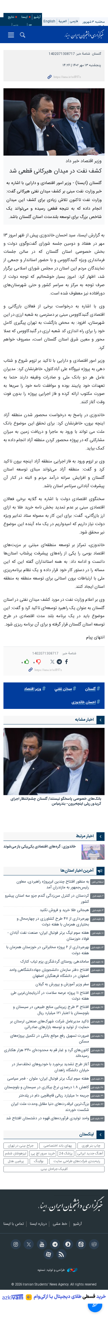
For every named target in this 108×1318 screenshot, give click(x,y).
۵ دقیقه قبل (97, 919)
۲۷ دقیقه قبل (97, 1022)
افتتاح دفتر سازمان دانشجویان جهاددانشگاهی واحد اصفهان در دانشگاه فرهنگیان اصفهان (49, 973)
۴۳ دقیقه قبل (97, 1119)
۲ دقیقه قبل (97, 896)
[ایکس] (28, 1245)
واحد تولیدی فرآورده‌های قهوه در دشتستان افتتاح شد (47, 1119)
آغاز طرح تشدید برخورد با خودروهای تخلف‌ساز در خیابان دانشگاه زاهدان (50, 1067)
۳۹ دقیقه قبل (97, 1096)
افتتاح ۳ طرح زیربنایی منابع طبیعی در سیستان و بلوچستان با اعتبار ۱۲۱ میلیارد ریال (51, 1010)
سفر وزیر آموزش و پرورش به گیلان (62, 985)
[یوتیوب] (41, 1245)
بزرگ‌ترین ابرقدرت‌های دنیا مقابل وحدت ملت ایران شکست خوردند (50, 1107)
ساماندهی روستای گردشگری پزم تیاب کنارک (54, 962)
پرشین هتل (16, 1161)
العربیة (62, 21)
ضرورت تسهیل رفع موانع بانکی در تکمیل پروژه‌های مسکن (49, 1039)
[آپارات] (47, 1255)
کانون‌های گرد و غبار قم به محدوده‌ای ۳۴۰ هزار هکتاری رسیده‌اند (46, 1053)
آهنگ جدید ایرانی (90, 1153)
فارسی (74, 21)
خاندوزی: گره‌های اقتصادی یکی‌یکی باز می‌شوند (39, 847)
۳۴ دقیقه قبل (97, 1088)
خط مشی (60, 1224)
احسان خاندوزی (83, 702)
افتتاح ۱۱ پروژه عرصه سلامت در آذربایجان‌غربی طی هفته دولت (50, 996)
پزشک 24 (66, 1153)
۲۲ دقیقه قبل (97, 993)
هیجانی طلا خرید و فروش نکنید (64, 910)
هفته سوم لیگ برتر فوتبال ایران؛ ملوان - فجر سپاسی (48, 1079)
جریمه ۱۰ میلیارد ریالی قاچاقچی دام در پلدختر (54, 1096)
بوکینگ (38, 1161)
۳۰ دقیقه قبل (97, 1079)
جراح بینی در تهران (20, 1146)
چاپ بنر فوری (91, 1146)
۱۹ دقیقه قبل (97, 985)
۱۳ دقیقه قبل (97, 948)
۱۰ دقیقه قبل (97, 933)
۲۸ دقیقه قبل (97, 1036)
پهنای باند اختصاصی (57, 1146)
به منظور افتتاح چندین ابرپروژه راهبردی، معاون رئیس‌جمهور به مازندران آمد (52, 885)
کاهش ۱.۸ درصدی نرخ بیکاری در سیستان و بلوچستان (46, 1087)
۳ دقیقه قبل (97, 911)
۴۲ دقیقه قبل (97, 1104)
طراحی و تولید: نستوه (52, 1270)
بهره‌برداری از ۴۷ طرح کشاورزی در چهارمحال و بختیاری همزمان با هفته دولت (53, 922)
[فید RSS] (61, 1255)
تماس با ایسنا (13, 1224)
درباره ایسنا (38, 1224)
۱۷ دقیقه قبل (97, 970)
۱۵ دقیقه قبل (97, 962)
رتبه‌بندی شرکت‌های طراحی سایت (77, 1161)
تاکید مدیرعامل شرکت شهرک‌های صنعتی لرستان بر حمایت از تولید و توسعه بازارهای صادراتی (49, 1024)
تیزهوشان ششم (15, 1153)
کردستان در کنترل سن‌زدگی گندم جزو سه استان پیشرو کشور (47, 899)
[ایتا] (80, 1245)
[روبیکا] (93, 1245)
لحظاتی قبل (97, 882)
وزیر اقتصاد (32, 689)
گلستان (96, 54)
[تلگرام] (54, 1245)
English (49, 21)
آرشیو (37, 17)
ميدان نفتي (63, 689)
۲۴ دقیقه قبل (97, 1007)
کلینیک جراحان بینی (54, 1169)
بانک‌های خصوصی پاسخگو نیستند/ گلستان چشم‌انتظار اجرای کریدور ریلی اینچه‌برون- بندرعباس (55, 802)
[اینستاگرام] (15, 1245)
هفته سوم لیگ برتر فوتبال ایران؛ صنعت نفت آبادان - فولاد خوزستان (48, 936)
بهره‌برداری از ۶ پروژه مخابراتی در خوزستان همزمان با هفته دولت (47, 950)
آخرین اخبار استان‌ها (77, 870)
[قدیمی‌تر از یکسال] (54, 761)
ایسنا (84, 34)
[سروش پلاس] (67, 1245)
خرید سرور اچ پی (43, 1153)
